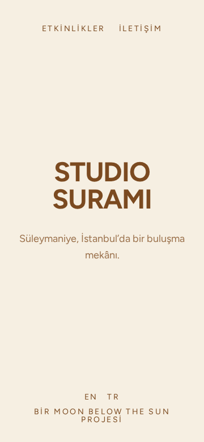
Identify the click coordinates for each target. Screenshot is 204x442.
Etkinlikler (73, 29)
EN (91, 397)
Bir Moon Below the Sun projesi (102, 416)
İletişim (140, 29)
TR (113, 397)
